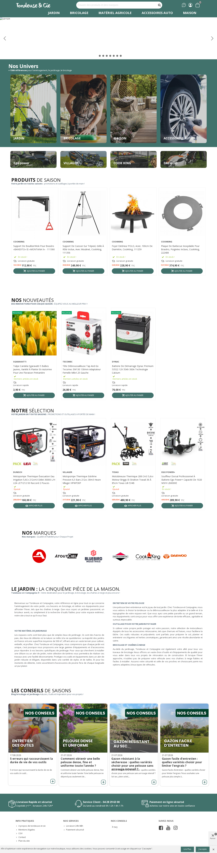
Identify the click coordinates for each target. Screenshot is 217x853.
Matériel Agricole (115, 13)
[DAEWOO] (176, 556)
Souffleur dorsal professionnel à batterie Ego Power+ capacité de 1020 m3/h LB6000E (181, 480)
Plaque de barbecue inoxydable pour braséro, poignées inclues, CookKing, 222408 (180, 249)
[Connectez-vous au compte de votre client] (190, 5)
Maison (189, 13)
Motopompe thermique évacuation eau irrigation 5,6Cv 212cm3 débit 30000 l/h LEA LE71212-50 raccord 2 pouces (34, 480)
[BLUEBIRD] (94, 556)
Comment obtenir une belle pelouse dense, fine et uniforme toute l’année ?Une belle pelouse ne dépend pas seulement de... (82, 773)
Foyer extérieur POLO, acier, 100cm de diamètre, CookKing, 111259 (132, 247)
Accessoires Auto (157, 13)
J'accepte (203, 849)
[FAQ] (184, 5)
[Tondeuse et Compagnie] (37, 5)
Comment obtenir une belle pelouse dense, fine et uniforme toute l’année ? (80, 762)
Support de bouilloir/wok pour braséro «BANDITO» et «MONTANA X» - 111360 (34, 247)
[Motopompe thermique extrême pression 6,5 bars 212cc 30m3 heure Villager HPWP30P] (84, 443)
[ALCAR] (40, 556)
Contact (22, 837)
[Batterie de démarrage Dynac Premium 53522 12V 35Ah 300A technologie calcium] (133, 333)
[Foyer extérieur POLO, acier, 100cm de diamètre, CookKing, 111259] (133, 213)
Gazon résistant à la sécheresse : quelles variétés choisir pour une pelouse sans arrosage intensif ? (132, 764)
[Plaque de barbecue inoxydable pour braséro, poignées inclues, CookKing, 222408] (182, 213)
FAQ (116, 827)
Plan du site (24, 840)
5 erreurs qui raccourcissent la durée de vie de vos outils (31, 760)
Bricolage (79, 13)
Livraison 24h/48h (74, 825)
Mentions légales (26, 829)
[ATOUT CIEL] (67, 556)
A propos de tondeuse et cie (32, 825)
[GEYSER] (108, 38)
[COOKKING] (149, 556)
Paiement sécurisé (75, 829)
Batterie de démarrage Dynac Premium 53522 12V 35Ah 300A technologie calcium (132, 369)
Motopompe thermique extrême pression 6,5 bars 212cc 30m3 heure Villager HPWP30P (82, 480)
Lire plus (187, 849)
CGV (20, 833)
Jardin (54, 13)
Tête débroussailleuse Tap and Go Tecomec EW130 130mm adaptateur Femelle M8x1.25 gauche (82, 369)
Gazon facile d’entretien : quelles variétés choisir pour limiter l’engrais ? (182, 762)
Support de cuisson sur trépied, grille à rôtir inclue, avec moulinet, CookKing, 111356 (83, 249)
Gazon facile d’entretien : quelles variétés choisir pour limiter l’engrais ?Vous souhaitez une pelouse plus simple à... (183, 773)
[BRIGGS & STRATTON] (122, 556)
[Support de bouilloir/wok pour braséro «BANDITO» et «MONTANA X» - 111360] (34, 213)
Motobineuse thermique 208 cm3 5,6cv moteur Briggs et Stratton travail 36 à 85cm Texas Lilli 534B (132, 480)
